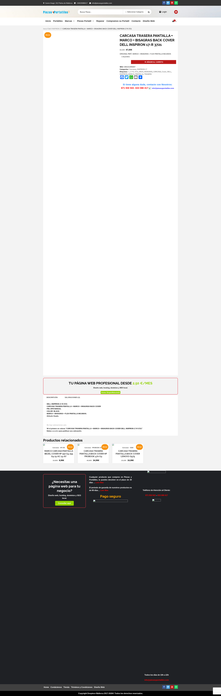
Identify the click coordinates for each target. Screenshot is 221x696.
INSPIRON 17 (56, 29)
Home (46, 687)
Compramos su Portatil (117, 21)
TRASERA (148, 74)
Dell (49, 29)
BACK (141, 72)
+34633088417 (82, 3)
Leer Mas (100, 483)
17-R (132, 72)
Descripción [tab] (52, 397)
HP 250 (62, 447)
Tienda (66, 687)
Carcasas (132, 69)
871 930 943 (127, 88)
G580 (131, 447)
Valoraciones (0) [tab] (72, 397)
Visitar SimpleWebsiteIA (110, 392)
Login (164, 12)
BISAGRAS (148, 72)
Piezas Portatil (84, 21)
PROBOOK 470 (97, 447)
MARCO (131, 74)
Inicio (48, 21)
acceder (55, 431)
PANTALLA (139, 74)
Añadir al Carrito (155, 62)
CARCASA (157, 72)
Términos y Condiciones (81, 687)
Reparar (100, 21)
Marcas (68, 21)
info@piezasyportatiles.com (102, 3)
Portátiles (58, 21)
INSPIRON (123, 74)
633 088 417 (141, 88)
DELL (169, 72)
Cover (164, 72)
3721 (136, 72)
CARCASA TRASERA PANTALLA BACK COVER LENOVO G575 (128, 454)
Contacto (136, 21)
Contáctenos (56, 687)
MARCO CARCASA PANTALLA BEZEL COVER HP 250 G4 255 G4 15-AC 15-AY (58, 454)
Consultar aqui (64, 503)
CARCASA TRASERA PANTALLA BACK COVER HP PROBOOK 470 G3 (93, 454)
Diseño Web (149, 21)
